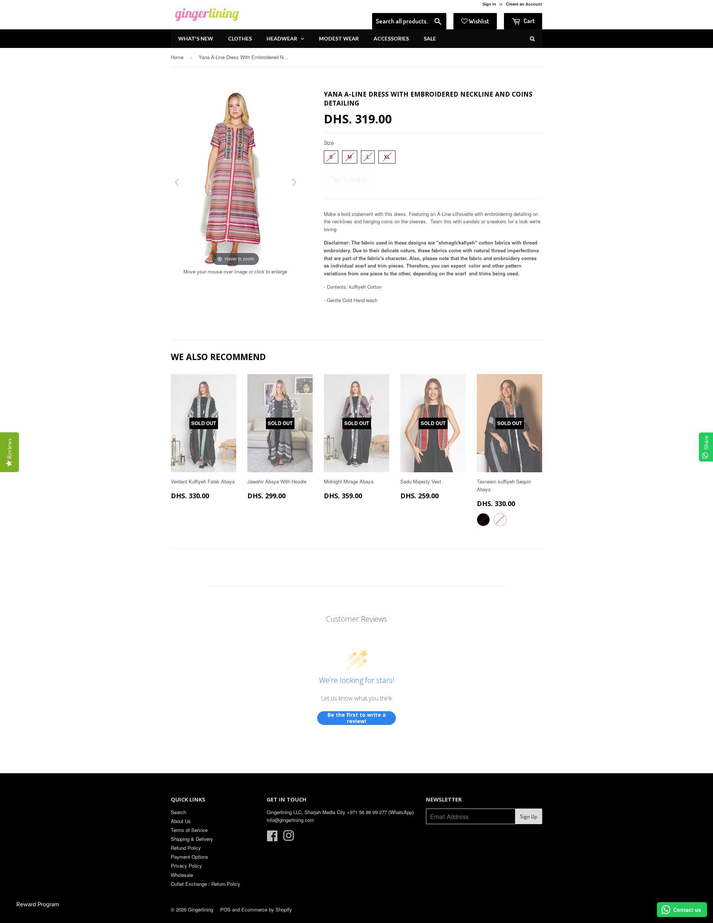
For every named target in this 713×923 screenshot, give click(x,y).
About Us (181, 821)
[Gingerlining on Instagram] (288, 838)
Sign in (489, 4)
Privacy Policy (186, 865)
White (500, 519)
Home (177, 57)
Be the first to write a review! (357, 718)
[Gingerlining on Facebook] (272, 838)
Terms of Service (189, 829)
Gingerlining (200, 909)
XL (387, 155)
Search (178, 812)
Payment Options (189, 856)
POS (225, 909)
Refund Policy (186, 847)
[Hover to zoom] (235, 177)
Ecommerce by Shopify (266, 909)
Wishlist (478, 21)
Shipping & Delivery (192, 838)
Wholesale (182, 874)
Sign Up (528, 816)
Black (483, 519)
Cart (528, 21)
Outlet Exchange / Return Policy (205, 883)
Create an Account (524, 4)
